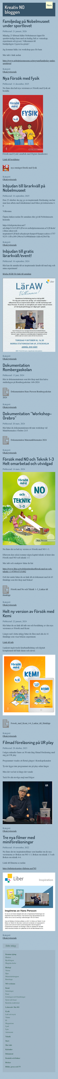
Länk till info (8, 642)
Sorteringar (9, 991)
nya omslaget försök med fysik (23, 167)
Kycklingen (9, 960)
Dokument (9, 1053)
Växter (7, 970)
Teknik (8, 1036)
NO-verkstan (10, 983)
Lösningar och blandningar (15, 997)
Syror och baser (11, 1000)
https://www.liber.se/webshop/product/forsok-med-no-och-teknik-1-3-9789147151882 (27, 570)
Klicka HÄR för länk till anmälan (17, 273)
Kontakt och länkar (12, 1058)
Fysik (7, 1011)
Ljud (7, 1026)
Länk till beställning (11, 159)
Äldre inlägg (10, 945)
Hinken (8, 957)
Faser (7, 994)
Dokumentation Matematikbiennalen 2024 (28, 439)
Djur (7, 973)
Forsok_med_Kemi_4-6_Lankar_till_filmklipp (30, 723)
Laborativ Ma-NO (12, 1007)
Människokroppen (12, 976)
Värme (7, 1017)
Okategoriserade (10, 71)
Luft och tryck (10, 1014)
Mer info (8, 1045)
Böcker (8, 1062)
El (6, 1020)
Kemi (7, 988)
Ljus (7, 1029)
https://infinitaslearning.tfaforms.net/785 (19, 868)
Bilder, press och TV (13, 1066)
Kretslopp (9, 979)
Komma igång (10, 954)
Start (7, 1040)
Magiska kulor (10, 963)
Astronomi (9, 1032)
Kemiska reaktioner (12, 1003)
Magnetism (9, 1023)
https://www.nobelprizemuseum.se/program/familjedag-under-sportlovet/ (29, 62)
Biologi (8, 967)
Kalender (9, 1049)
